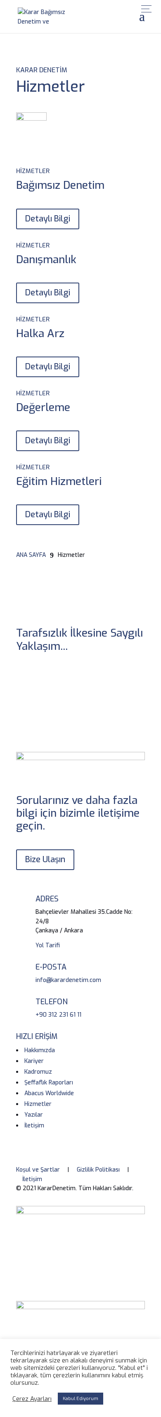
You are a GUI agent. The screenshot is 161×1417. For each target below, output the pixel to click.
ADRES (47, 899)
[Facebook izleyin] (22, 675)
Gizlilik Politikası (98, 1170)
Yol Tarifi (48, 945)
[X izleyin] (39, 675)
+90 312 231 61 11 (58, 1015)
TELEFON (52, 1002)
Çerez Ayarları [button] (32, 1399)
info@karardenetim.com (68, 980)
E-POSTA (51, 967)
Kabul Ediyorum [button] (80, 1399)
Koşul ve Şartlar (38, 1170)
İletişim (32, 1179)
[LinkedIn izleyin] (55, 675)
